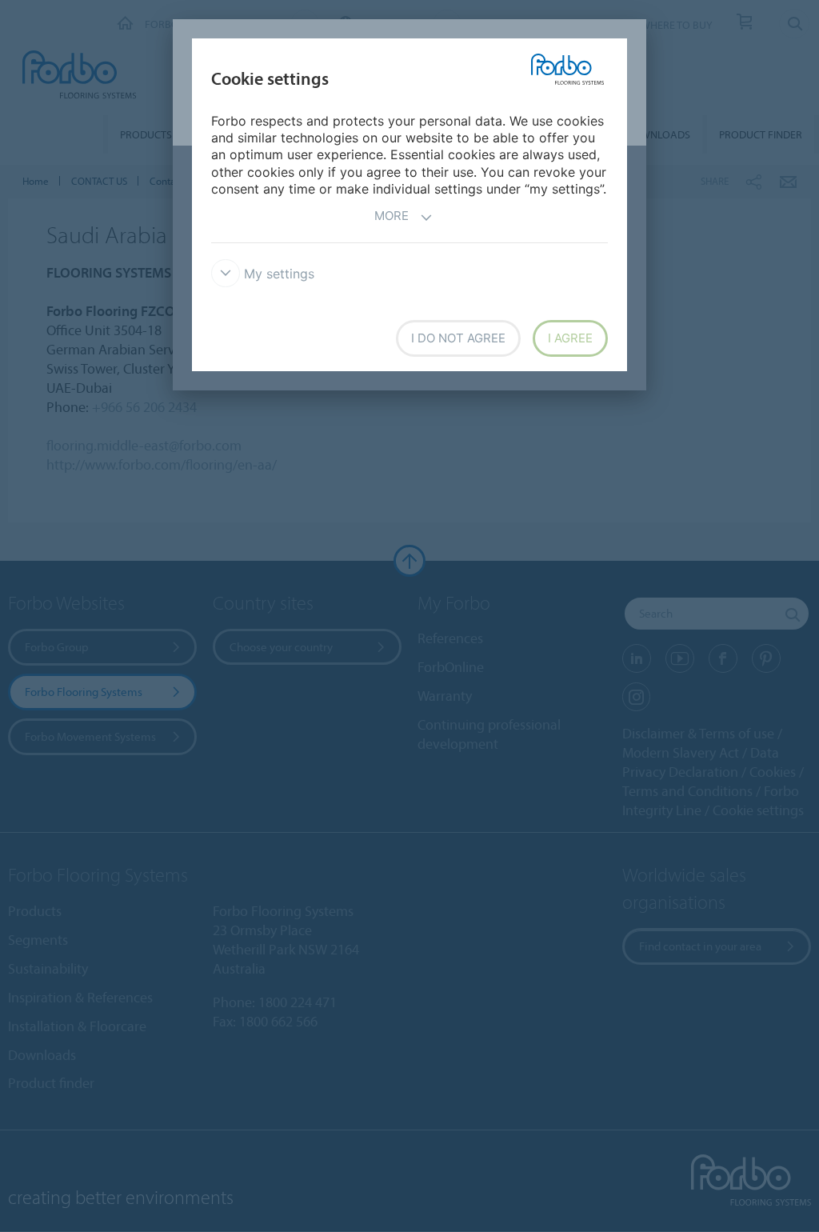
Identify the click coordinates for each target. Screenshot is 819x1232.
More (391, 215)
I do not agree (458, 338)
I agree (570, 338)
